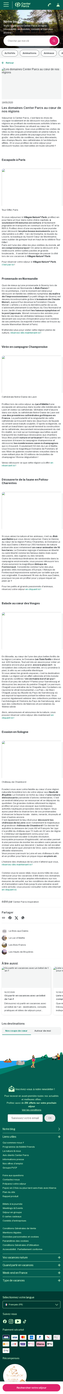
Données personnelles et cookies (21, 1236)
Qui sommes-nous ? (13, 1142)
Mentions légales (12, 1232)
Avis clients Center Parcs (16, 1155)
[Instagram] (11, 1321)
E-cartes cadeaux (12, 1216)
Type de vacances (14, 1280)
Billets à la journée (12, 1204)
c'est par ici (8, 264)
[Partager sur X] (16, 917)
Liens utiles (9, 1136)
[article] (26, 991)
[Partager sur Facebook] (10, 917)
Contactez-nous (11, 1179)
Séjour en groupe (12, 1212)
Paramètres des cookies (16, 1241)
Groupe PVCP (10, 1167)
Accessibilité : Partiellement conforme (22, 1249)
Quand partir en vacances (18, 1265)
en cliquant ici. (9, 889)
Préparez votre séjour (14, 1183)
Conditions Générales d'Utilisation (21, 1245)
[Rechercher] (54, 40)
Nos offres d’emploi (13, 1163)
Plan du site (9, 1192)
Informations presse (13, 1159)
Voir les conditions (31, 1110)
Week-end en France (15, 1272)
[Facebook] (5, 1321)
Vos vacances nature (15, 1257)
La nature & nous (12, 1151)
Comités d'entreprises (14, 1220)
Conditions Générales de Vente (19, 1228)
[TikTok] (24, 1321)
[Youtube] (18, 1321)
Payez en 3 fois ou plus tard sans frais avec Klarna (29, 1188)
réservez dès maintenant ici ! (25, 332)
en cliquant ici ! (33, 589)
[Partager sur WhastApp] (23, 917)
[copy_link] (3, 918)
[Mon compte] (58, 5)
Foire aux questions (13, 1175)
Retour (10, 63)
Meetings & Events (13, 1208)
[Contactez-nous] (49, 5)
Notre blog (9, 1129)
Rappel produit (10, 1196)
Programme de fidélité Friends (19, 1147)
